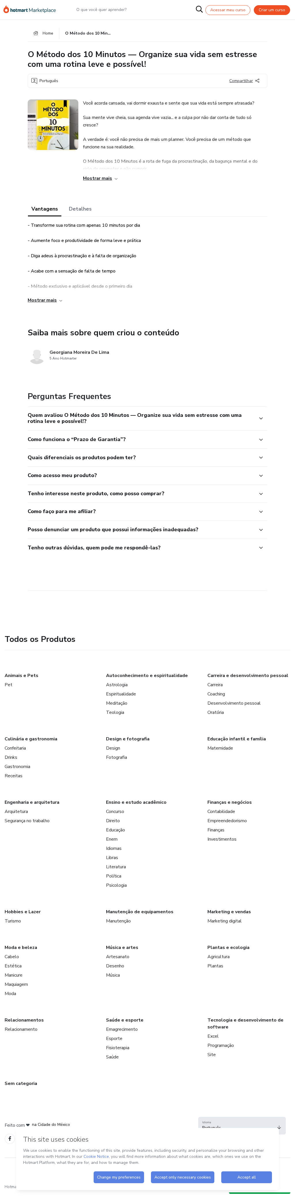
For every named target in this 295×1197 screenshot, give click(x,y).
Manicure (13, 975)
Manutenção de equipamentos (139, 912)
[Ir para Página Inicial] (32, 9)
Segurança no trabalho (27, 821)
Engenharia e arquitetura (32, 802)
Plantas (215, 966)
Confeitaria (15, 748)
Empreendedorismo (227, 821)
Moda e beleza (21, 947)
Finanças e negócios (229, 802)
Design (113, 748)
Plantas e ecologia (228, 947)
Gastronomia (17, 766)
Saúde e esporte (124, 1020)
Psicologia (116, 885)
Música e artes (122, 947)
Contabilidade (221, 811)
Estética (13, 966)
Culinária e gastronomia (31, 739)
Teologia (115, 712)
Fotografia (116, 757)
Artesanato (117, 957)
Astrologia (117, 685)
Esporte (114, 1038)
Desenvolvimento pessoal (234, 703)
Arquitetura (16, 811)
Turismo (13, 921)
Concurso (115, 811)
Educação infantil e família (236, 739)
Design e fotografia (128, 739)
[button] (141, 418)
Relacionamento (21, 1029)
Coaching (216, 694)
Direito (113, 821)
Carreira (215, 685)
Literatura (116, 867)
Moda (10, 993)
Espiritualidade (121, 694)
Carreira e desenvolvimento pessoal (247, 675)
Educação (115, 830)
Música (113, 975)
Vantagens (44, 208)
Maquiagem (16, 984)
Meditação (116, 703)
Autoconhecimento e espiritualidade (147, 675)
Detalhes (80, 208)
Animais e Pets (21, 675)
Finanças (215, 830)
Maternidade (220, 748)
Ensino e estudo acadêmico (136, 802)
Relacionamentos (24, 1020)
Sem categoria (21, 1083)
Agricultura (218, 957)
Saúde (112, 1057)
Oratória (215, 712)
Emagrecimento (122, 1029)
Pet (8, 685)
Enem (112, 839)
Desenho (115, 966)
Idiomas (114, 848)
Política (113, 876)
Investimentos (222, 839)
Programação (220, 1045)
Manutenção (118, 921)
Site (211, 1055)
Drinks (11, 757)
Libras (112, 857)
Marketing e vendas (229, 912)
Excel (213, 1036)
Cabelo (12, 957)
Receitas (13, 776)
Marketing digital (224, 921)
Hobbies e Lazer (23, 912)
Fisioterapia (117, 1048)
